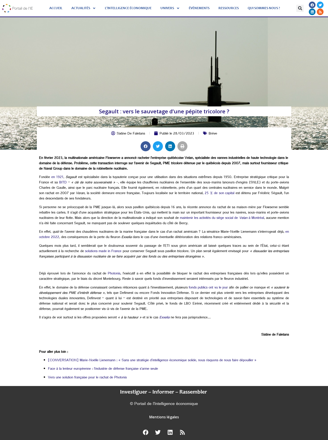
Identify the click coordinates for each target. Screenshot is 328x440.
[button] (300, 8)
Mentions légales (164, 417)
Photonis (114, 273)
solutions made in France (103, 251)
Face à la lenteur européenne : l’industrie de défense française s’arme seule (103, 369)
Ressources (228, 8)
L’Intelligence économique (128, 8)
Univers (167, 8)
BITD (63, 182)
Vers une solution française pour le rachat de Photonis (87, 377)
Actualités (80, 8)
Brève (213, 134)
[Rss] (320, 11)
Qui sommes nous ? (264, 8)
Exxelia (164, 317)
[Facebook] (312, 5)
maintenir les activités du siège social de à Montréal (222, 218)
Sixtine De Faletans (131, 134)
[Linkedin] (312, 11)
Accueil (55, 8)
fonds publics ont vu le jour (208, 287)
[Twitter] (320, 5)
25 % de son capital (219, 193)
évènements (199, 8)
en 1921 (57, 177)
